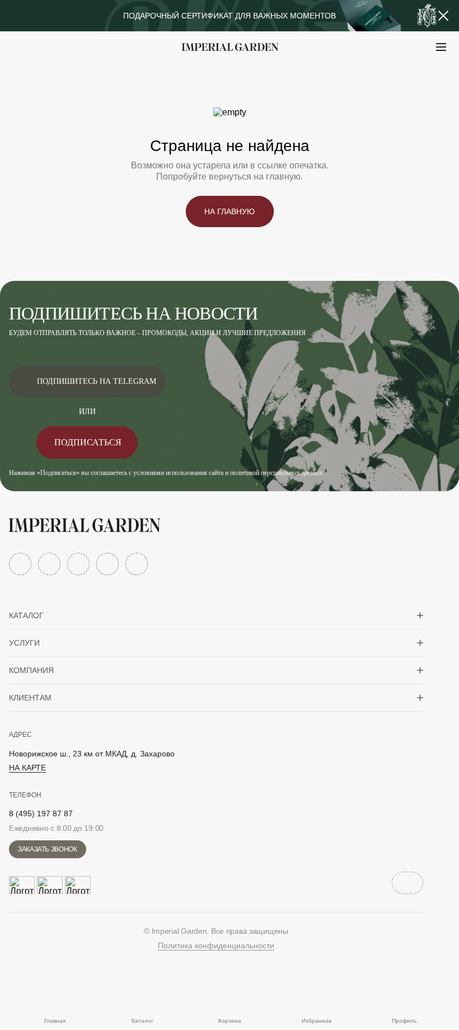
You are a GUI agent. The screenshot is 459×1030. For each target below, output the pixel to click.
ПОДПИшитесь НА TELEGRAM (96, 381)
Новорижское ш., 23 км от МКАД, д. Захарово (92, 753)
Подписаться (87, 442)
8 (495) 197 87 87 (41, 813)
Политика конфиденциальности (216, 945)
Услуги (24, 642)
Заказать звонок (47, 849)
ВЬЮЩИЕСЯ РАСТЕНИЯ (79, 74)
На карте (27, 767)
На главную (229, 211)
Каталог (26, 615)
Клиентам (30, 697)
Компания (31, 670)
